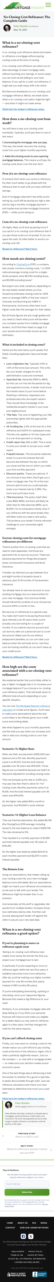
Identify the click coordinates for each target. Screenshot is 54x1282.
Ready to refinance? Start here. (20, 248)
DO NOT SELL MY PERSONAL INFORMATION (27, 1259)
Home (10, 1223)
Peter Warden (21, 26)
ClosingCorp (23, 264)
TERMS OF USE (17, 1255)
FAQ (34, 1223)
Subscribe (27, 1192)
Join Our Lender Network (34, 1227)
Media (44, 1223)
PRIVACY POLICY (35, 1251)
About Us (23, 1223)
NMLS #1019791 (18, 1251)
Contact (10, 1227)
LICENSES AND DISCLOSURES (26, 1262)
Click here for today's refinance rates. (23, 109)
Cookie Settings (35, 1255)
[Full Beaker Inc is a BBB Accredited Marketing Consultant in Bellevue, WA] (39, 1274)
